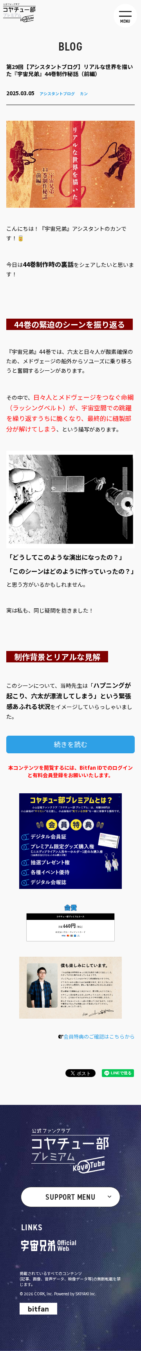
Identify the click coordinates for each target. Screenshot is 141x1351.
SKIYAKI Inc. (85, 1294)
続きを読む (70, 744)
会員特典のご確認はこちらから (99, 1036)
